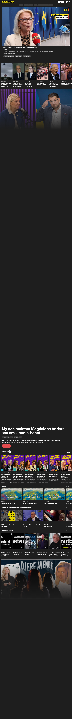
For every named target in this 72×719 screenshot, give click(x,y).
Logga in (61, 2)
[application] (36, 26)
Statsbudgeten (27, 56)
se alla (68, 61)
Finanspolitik (18, 56)
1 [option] (9, 451)
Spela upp (7, 446)
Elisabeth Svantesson (9, 56)
